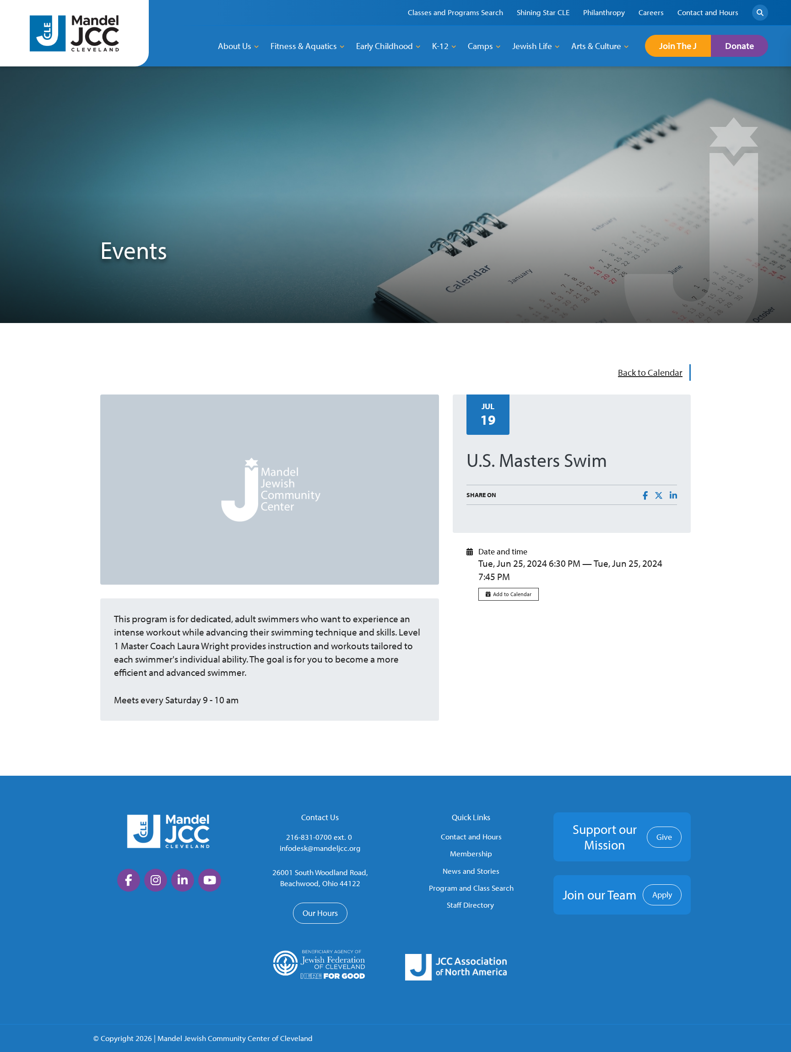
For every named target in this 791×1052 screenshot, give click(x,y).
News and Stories (471, 871)
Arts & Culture (596, 45)
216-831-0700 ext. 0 (319, 837)
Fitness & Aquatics (304, 45)
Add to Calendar (512, 594)
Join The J (678, 45)
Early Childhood (384, 45)
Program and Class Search (471, 888)
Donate (739, 45)
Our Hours (320, 913)
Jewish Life (532, 45)
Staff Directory (470, 905)
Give (664, 837)
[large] (128, 880)
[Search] (760, 13)
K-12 (440, 45)
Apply (662, 894)
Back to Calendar (650, 372)
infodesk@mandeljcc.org (320, 848)
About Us (234, 45)
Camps (480, 45)
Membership (471, 853)
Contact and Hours (471, 836)
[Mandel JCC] (74, 33)
